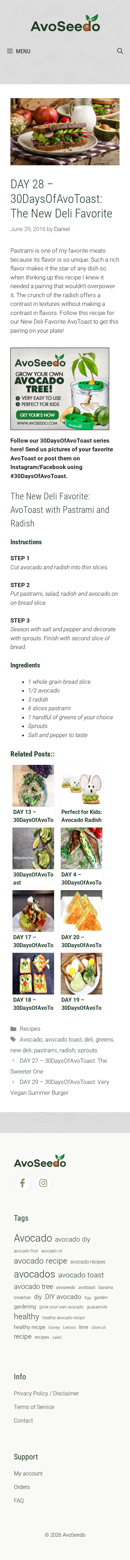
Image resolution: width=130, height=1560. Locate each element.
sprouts (87, 1050)
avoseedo (65, 1287)
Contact (23, 1420)
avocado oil (51, 1251)
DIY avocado (63, 1297)
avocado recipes (87, 1262)
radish (67, 1050)
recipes (42, 1337)
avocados (34, 1274)
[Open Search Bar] (120, 51)
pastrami (45, 1050)
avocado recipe (40, 1261)
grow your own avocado (61, 1307)
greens (104, 1039)
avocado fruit (26, 1251)
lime (83, 1327)
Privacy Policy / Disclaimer (46, 1393)
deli (88, 1039)
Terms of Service (34, 1407)
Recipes (30, 1028)
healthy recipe (29, 1327)
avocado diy (72, 1239)
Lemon (69, 1327)
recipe (23, 1336)
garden (100, 1297)
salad (56, 1337)
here (16, 449)
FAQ (19, 1500)
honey (54, 1327)
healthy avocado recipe (63, 1317)
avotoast (86, 1287)
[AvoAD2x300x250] (59, 428)
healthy (26, 1316)
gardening (25, 1307)
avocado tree (33, 1287)
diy (38, 1296)
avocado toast (63, 1039)
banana (105, 1287)
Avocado (31, 1039)
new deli (21, 1050)
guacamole (97, 1307)
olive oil (99, 1327)
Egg (88, 1298)
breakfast (22, 1297)
